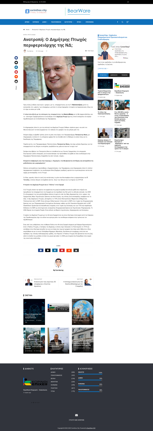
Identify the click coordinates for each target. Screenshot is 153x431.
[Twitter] (16, 62)
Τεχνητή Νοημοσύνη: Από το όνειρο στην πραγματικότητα (33, 315)
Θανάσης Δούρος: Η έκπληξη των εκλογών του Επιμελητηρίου (58, 344)
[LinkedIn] (16, 67)
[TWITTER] (47, 250)
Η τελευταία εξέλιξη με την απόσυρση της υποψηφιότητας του (48, 114)
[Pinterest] (16, 72)
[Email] (16, 81)
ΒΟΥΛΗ (25, 34)
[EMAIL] (76, 250)
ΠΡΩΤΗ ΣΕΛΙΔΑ (31, 34)
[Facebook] (16, 58)
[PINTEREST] (62, 250)
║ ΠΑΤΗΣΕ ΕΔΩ (102, 68)
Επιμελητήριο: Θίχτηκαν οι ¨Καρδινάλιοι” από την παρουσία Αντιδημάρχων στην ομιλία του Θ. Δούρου (82, 342)
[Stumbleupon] (16, 76)
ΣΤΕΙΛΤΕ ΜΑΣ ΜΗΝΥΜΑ (76, 420)
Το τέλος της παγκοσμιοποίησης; (80, 317)
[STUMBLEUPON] (69, 250)
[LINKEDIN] (55, 250)
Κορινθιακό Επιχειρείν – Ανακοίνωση (57, 305)
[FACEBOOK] (40, 250)
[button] (31, 402)
